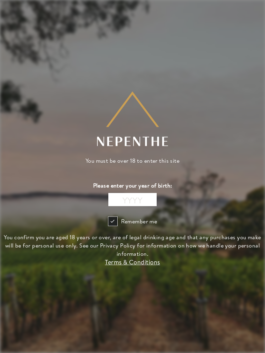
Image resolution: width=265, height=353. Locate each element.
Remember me (139, 221)
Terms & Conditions (132, 262)
